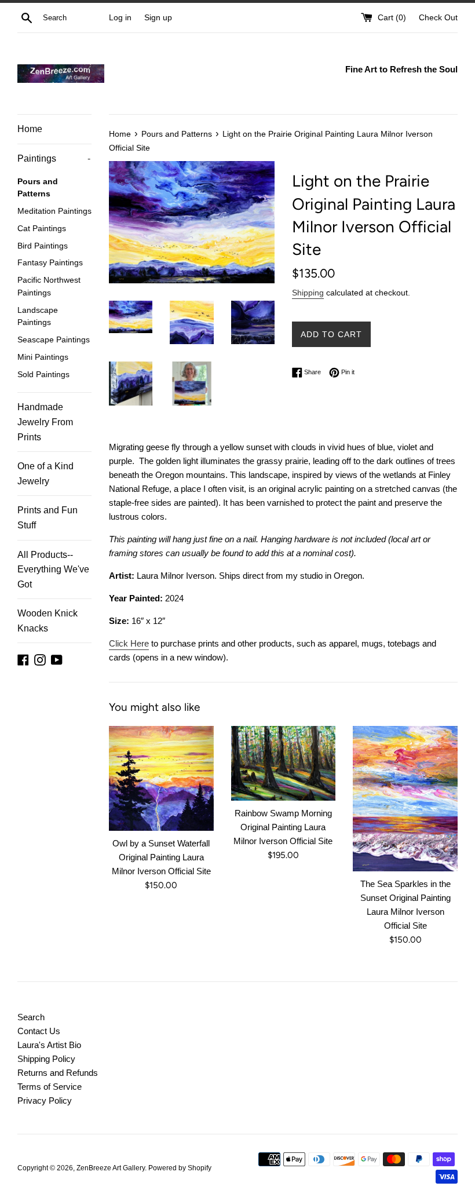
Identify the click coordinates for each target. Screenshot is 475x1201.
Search (31, 1017)
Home (29, 129)
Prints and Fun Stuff (47, 517)
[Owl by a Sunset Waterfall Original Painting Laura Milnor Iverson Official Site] (161, 778)
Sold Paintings (43, 374)
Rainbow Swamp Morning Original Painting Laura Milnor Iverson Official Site (282, 827)
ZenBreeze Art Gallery (110, 1168)
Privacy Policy (44, 1100)
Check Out (438, 17)
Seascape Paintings (53, 339)
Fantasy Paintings (50, 262)
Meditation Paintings (54, 211)
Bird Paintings (42, 246)
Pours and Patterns (37, 188)
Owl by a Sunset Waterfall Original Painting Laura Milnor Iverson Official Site (161, 857)
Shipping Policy (46, 1059)
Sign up (158, 17)
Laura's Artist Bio (49, 1045)
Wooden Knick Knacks (47, 620)
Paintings (53, 158)
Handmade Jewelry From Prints (45, 421)
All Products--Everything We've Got (53, 569)
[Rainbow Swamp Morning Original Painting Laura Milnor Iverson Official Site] (283, 763)
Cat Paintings (41, 228)
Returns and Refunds (57, 1073)
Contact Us (38, 1031)
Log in (120, 17)
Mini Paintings (42, 357)
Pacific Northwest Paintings (49, 286)
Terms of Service (49, 1087)
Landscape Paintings (37, 316)
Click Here (129, 643)
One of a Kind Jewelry (45, 473)
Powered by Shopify (179, 1168)
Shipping (308, 292)
